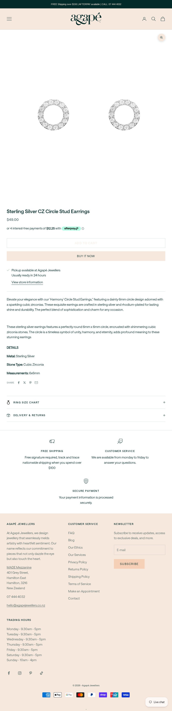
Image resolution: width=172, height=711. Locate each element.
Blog (71, 540)
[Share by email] (36, 382)
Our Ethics (75, 547)
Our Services (77, 555)
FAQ (71, 533)
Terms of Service (79, 584)
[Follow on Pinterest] (31, 673)
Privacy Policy (77, 562)
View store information (27, 282)
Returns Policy (78, 569)
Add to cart (86, 243)
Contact (74, 598)
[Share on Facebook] (18, 382)
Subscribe (129, 564)
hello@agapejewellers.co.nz (26, 605)
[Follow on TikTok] (41, 673)
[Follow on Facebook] (9, 673)
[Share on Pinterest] (30, 382)
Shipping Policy (79, 576)
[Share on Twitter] (24, 382)
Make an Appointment (84, 591)
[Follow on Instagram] (20, 673)
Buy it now (86, 256)
